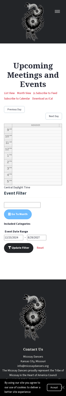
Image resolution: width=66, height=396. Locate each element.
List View (9, 93)
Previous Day (14, 109)
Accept (54, 387)
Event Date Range (16, 232)
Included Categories (17, 224)
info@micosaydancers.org (33, 366)
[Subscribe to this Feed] (45, 93)
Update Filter (20, 248)
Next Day (54, 116)
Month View (24, 93)
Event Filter (15, 193)
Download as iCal (42, 99)
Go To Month (19, 214)
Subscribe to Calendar (17, 99)
